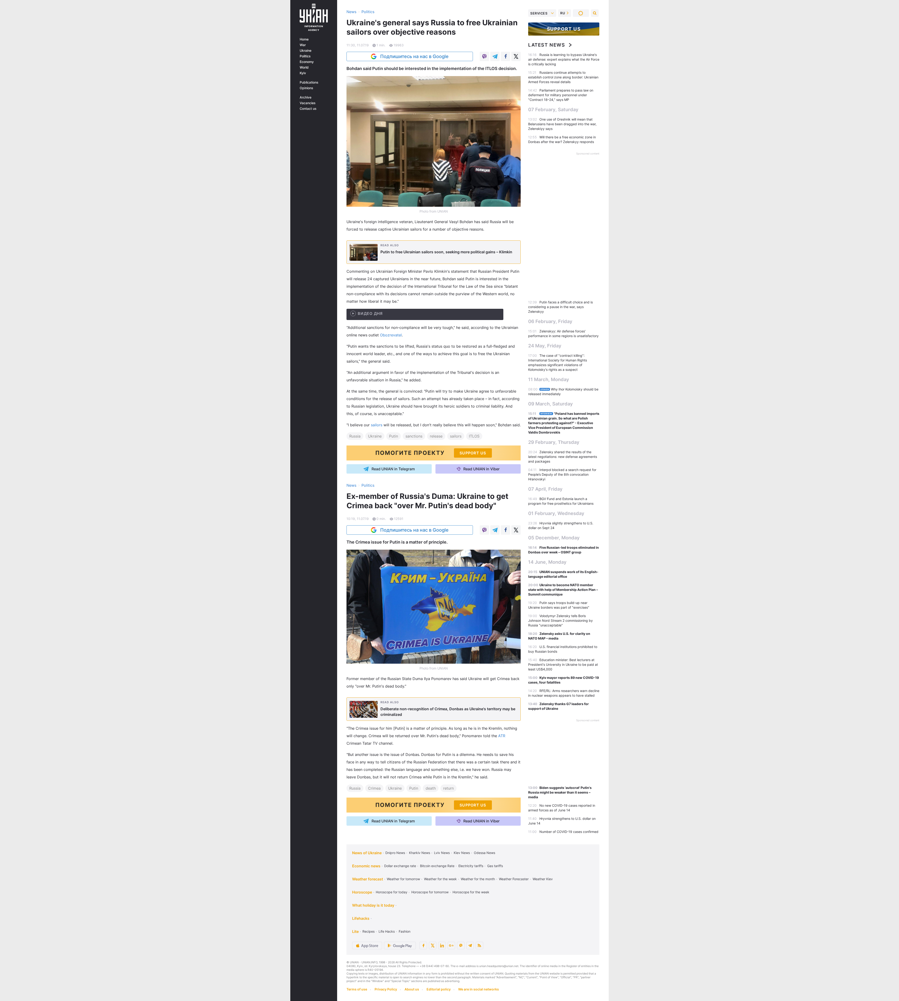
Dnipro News (395, 853)
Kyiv (303, 73)
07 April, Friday (545, 489)
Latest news (546, 45)
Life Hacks (387, 931)
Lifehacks (360, 918)
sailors (376, 425)
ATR (501, 735)
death (431, 788)
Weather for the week (440, 879)
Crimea (374, 788)
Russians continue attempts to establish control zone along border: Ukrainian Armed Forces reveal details (563, 77)
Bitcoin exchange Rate (437, 866)
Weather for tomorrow (403, 879)
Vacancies (308, 103)
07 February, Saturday (553, 109)
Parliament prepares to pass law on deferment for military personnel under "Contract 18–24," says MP (560, 95)
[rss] (479, 945)
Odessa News (484, 853)
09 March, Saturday (550, 404)
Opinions (306, 88)
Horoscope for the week (471, 892)
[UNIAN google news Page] (451, 945)
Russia (355, 436)
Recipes (368, 931)
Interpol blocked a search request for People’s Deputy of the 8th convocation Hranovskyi (562, 474)
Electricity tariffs (470, 866)
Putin (393, 436)
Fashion (404, 931)
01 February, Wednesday (556, 513)
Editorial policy (439, 989)
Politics (305, 56)
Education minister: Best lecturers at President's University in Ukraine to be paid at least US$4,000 (563, 664)
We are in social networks (478, 989)
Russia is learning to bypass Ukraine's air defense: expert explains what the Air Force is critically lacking (563, 59)
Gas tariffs (495, 866)
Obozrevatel (391, 335)
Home (304, 39)
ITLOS (474, 436)
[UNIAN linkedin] (442, 945)
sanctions (413, 436)
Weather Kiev (543, 879)
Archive (305, 97)
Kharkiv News (419, 853)
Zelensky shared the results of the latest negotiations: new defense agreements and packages (562, 456)
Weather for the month (478, 879)
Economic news (366, 866)
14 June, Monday (547, 562)
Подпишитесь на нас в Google (414, 56)
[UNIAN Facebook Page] (423, 945)
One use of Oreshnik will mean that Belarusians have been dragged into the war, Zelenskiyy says (562, 124)
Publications (309, 82)
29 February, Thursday (553, 442)
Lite (355, 931)
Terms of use (356, 989)
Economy (307, 62)
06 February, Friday (550, 321)
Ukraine (305, 50)
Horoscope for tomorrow (430, 892)
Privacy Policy (386, 989)
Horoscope (362, 892)
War (303, 45)
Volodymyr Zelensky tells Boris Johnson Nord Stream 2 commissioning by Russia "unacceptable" (560, 620)
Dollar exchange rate (400, 866)
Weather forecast (367, 879)
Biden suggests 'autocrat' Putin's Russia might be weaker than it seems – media (560, 792)
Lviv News (442, 853)
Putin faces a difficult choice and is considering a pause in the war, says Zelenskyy (560, 306)
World (304, 67)
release (436, 436)
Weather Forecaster (514, 879)
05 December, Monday (554, 538)
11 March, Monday (548, 379)
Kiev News (462, 853)
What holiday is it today (373, 905)
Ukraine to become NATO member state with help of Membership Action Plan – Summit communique (563, 589)
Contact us (308, 108)
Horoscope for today (391, 892)
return (448, 788)
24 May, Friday (544, 346)
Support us (564, 29)
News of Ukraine (367, 852)
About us (412, 989)
